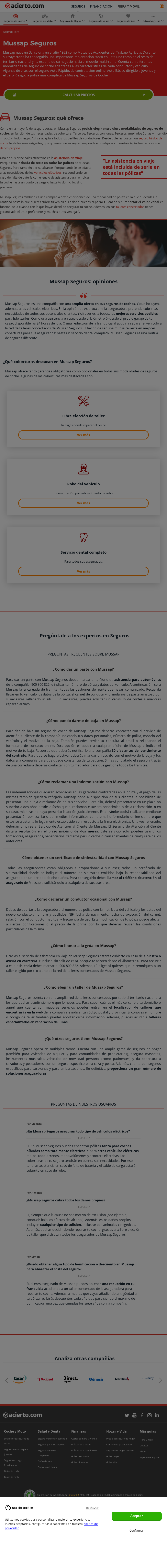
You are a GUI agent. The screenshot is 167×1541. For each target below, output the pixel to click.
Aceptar (136, 1515)
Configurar (137, 1530)
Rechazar (92, 1508)
